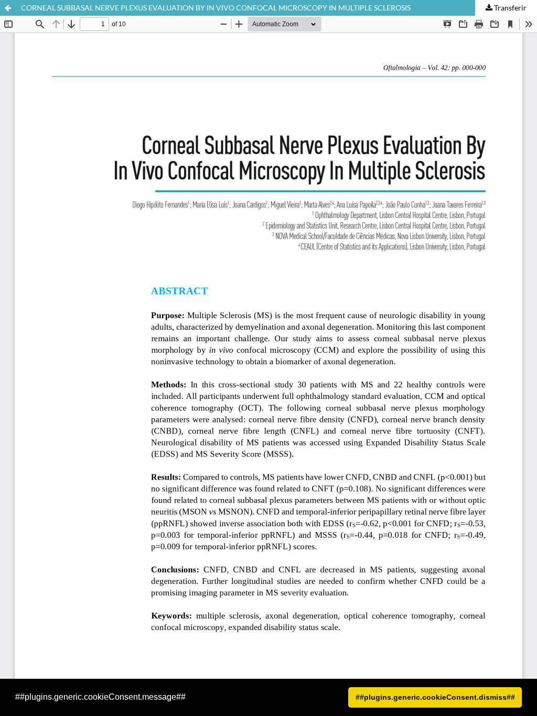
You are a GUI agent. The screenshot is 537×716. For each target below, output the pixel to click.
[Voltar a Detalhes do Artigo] (8, 8)
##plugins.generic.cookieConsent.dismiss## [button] (435, 697)
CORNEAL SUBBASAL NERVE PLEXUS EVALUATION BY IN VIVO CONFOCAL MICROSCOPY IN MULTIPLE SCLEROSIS (216, 7)
